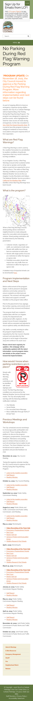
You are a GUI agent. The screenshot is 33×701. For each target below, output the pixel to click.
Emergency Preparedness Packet (17, 530)
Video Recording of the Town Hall (18, 528)
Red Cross (9, 532)
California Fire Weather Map (12, 180)
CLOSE (27, 3)
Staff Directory (11, 696)
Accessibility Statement (16, 698)
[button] (15, 42)
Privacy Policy (21, 696)
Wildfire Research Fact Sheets (16, 541)
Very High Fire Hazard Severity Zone (15, 125)
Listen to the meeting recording (16, 473)
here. (15, 273)
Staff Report (10, 475)
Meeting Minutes (12, 477)
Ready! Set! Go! (11, 535)
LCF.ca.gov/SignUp (14, 11)
